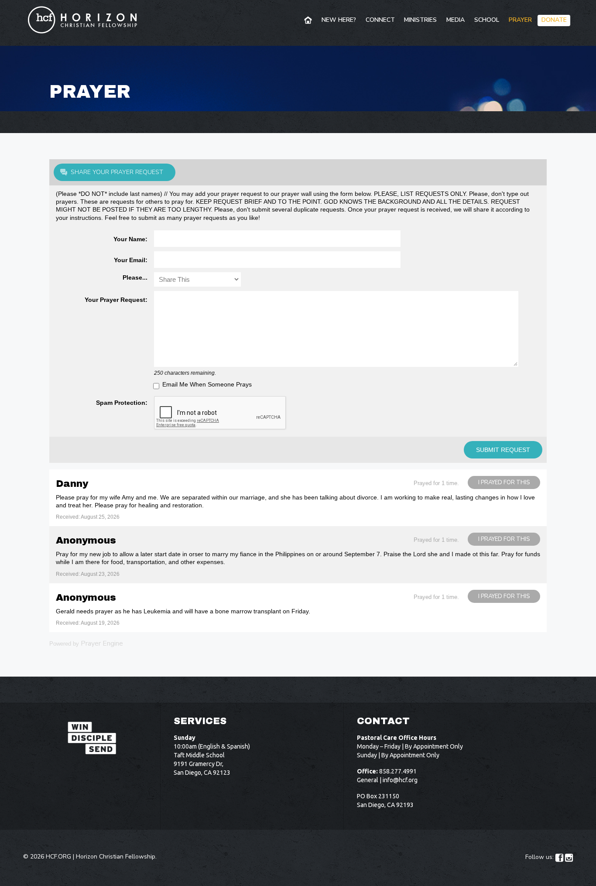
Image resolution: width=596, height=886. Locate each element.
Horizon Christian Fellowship (115, 856)
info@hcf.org (400, 780)
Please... (135, 277)
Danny (72, 484)
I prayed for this (504, 482)
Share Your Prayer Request (117, 172)
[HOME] (308, 20)
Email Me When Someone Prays (207, 384)
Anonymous (86, 540)
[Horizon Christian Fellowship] (83, 19)
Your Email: (130, 260)
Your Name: (130, 239)
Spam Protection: (121, 402)
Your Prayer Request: (116, 299)
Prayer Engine (102, 643)
